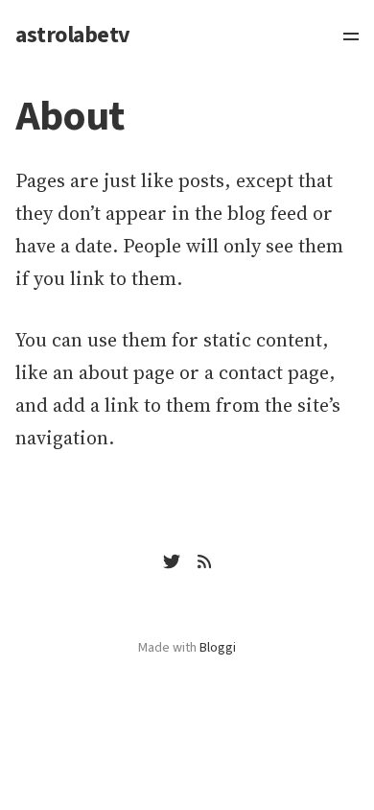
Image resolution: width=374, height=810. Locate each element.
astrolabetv (72, 35)
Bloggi (217, 647)
